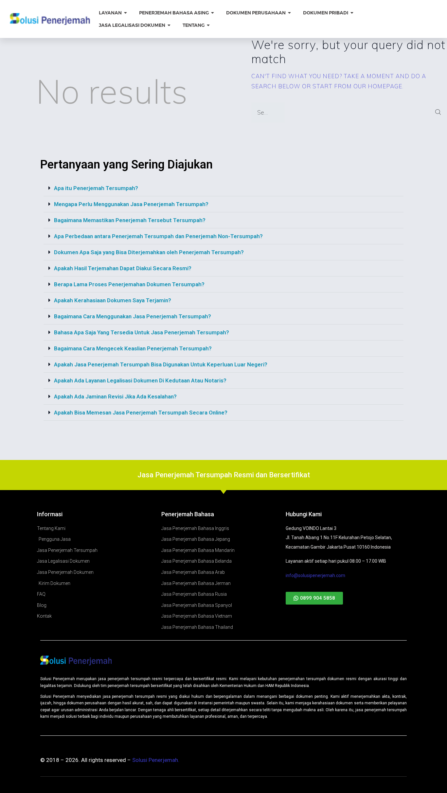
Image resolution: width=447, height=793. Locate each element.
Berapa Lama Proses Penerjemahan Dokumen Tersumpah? (129, 284)
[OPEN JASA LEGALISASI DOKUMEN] (169, 25)
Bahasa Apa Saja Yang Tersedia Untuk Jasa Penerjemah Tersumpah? (141, 332)
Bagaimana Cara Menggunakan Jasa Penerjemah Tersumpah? (132, 316)
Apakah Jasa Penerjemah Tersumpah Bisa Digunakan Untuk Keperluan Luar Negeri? (160, 364)
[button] (223, 188)
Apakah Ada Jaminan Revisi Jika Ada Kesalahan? (115, 396)
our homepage (377, 86)
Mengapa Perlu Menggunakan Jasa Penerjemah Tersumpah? (131, 204)
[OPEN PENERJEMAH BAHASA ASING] (212, 12)
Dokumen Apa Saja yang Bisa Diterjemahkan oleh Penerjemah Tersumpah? (149, 252)
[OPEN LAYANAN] (125, 12)
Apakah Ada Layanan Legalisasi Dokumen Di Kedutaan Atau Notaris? (140, 380)
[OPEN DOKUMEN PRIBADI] (352, 12)
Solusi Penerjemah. (155, 760)
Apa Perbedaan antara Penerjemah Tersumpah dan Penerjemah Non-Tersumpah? (158, 236)
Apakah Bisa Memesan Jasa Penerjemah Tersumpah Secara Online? (140, 412)
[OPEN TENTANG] (208, 25)
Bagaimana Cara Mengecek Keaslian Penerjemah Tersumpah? (133, 348)
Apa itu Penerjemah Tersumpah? (96, 188)
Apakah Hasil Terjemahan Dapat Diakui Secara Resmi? (122, 268)
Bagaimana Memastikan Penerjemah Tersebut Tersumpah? (130, 220)
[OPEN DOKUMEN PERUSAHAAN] (289, 12)
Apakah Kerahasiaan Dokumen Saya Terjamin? (112, 300)
